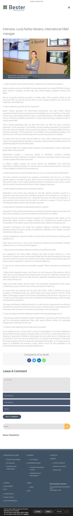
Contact (7, 483)
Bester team (57, 470)
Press (29, 483)
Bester (53, 459)
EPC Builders (11, 463)
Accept (38, 511)
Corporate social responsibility (35, 474)
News (31, 487)
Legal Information (10, 501)
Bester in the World (59, 466)
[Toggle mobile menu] (69, 7)
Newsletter (39, 1)
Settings (59, 511)
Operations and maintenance (12, 468)
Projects (54, 455)
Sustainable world (33, 463)
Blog (29, 491)
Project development (14, 459)
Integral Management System (37, 468)
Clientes (32, 1)
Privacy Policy (9, 497)
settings (26, 514)
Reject (48, 511)
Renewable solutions (11, 455)
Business (30, 455)
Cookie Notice (8, 494)
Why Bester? (34, 459)
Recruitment (8, 486)
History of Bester (59, 463)
